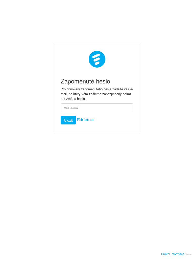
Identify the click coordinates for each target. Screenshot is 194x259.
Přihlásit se (85, 119)
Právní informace (172, 254)
